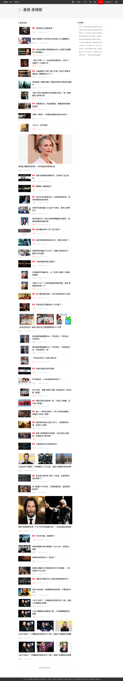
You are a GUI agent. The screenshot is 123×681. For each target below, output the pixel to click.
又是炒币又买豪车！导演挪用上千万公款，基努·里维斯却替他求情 (44, 467)
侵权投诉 (98, 679)
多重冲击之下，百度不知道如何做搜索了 (90, 55)
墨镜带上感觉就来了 (44, 186)
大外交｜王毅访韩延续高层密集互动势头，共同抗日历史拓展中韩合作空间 (92, 26)
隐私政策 (71, 679)
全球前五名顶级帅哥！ (45, 28)
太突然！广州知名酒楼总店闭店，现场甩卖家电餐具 (92, 48)
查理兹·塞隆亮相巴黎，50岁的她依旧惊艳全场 (36, 166)
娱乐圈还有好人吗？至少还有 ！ (49, 229)
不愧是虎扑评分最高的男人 (47, 444)
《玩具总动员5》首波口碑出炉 (44, 358)
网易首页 (6, 2)
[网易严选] (85, 2)
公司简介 (49, 679)
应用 (10, 2)
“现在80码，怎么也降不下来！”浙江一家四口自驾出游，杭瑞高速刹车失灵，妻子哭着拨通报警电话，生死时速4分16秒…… (92, 45)
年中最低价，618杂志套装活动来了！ (47, 379)
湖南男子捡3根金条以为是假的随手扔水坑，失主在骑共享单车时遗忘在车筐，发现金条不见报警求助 (92, 30)
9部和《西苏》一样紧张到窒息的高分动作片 (49, 114)
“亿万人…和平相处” (40, 125)
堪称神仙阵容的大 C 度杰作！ (44, 557)
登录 (100, 2)
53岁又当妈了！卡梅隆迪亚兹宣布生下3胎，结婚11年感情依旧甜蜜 (44, 634)
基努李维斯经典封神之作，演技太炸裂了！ (53, 240)
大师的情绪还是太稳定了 (46, 262)
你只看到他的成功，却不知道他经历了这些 (53, 294)
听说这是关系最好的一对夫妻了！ (49, 305)
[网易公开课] (79, 2)
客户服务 (65, 679)
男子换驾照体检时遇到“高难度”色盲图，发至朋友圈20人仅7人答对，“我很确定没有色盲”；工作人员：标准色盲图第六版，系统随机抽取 (92, 39)
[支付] (90, 2)
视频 (34, 32)
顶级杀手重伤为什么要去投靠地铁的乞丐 (52, 579)
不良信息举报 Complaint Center (81, 679)
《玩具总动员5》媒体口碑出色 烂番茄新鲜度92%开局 (39, 327)
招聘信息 (60, 679)
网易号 (34, 43)
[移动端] (73, 2)
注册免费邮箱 (108, 2)
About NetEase (42, 679)
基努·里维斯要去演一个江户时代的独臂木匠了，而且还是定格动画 (44, 527)
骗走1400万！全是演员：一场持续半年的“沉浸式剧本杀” (92, 52)
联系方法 (55, 679)
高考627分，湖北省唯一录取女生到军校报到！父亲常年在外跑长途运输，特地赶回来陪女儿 (92, 33)
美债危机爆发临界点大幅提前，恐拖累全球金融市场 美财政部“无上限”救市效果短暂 (92, 36)
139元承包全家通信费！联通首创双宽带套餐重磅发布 (92, 42)
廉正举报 (92, 679)
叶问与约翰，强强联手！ (46, 536)
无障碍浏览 (16, 2)
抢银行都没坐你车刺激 (45, 369)
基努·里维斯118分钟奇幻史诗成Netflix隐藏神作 (51, 39)
